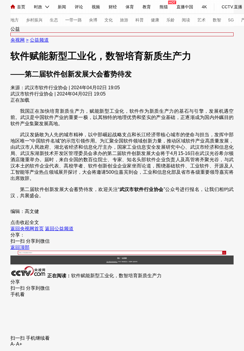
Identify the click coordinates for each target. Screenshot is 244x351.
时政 (38, 6)
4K (204, 6)
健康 (155, 20)
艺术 (201, 20)
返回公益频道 (59, 228)
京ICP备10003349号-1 (112, 261)
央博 (93, 20)
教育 (147, 6)
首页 (21, 6)
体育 (130, 6)
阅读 (186, 20)
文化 (108, 20)
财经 (113, 6)
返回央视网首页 (27, 228)
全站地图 (124, 257)
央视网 (17, 40)
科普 (139, 20)
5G (231, 20)
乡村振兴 (34, 20)
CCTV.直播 (232, 6)
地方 (14, 20)
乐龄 (170, 20)
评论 (79, 6)
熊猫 (163, 6)
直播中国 (184, 6)
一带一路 (73, 20)
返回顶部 (19, 247)
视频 (96, 6)
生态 (54, 20)
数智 (217, 20)
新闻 (62, 6)
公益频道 (39, 40)
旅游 (124, 20)
